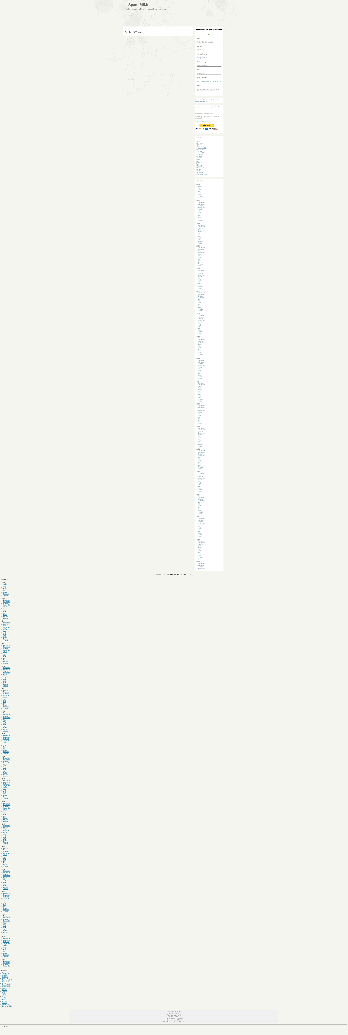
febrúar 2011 (200, 149)
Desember (201, 202)
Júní (199, 190)
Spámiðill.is (138, 5)
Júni (197, 161)
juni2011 (199, 163)
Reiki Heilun (142, 9)
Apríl (199, 193)
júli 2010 (199, 156)
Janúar (200, 198)
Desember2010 (201, 148)
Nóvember (201, 204)
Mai (197, 164)
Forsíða (127, 9)
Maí (199, 191)
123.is (164, 574)
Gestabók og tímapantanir (157, 9)
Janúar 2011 (200, 153)
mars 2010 (199, 167)
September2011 (201, 174)
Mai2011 (199, 166)
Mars (199, 194)
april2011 (199, 145)
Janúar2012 (200, 154)
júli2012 (198, 159)
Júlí (199, 188)
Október (200, 206)
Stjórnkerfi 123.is (186, 574)
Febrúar (200, 196)
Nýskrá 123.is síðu (173, 574)
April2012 (199, 146)
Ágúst (200, 186)
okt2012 (199, 169)
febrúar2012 (200, 151)
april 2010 (199, 143)
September (200, 172)
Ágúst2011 (199, 141)
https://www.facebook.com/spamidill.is (209, 81)
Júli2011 (199, 158)
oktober (198, 171)
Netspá (134, 9)
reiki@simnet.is (202, 58)
